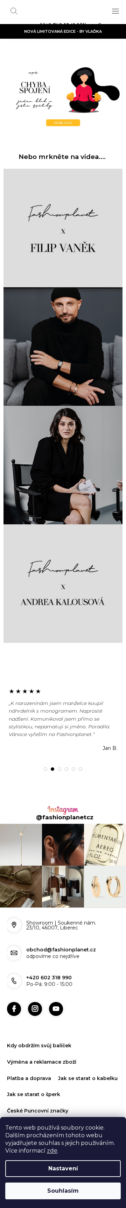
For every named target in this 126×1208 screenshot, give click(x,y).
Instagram (35, 1009)
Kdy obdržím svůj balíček (39, 1045)
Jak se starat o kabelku (88, 1078)
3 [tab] (59, 769)
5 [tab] (73, 769)
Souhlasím (63, 1190)
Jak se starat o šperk (33, 1094)
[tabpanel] (63, 719)
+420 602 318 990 (49, 977)
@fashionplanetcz (64, 817)
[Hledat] (14, 11)
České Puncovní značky (37, 1111)
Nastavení (63, 1168)
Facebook (14, 1009)
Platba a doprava (29, 1078)
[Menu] (115, 11)
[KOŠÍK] (101, 26)
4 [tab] (66, 769)
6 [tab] (80, 769)
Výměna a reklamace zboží (41, 1062)
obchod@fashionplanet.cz (61, 949)
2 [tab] (52, 769)
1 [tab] (45, 769)
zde (52, 1150)
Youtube (56, 1009)
